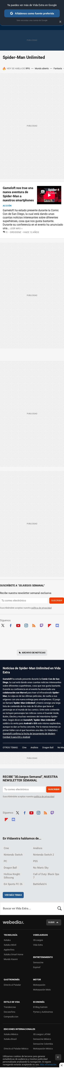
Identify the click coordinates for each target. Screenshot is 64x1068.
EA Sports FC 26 (13, 884)
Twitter (2, 625)
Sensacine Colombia (43, 1044)
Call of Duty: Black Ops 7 (46, 876)
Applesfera (9, 949)
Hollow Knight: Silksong (12, 876)
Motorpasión (39, 985)
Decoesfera (9, 1012)
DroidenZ (15, 232)
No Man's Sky (40, 867)
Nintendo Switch (13, 854)
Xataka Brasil (10, 1039)
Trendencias (10, 1007)
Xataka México (11, 1034)
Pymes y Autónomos (43, 1012)
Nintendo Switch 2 (43, 854)
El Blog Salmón (40, 1007)
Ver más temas (13, 895)
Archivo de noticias (33, 652)
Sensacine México (42, 1039)
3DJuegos (38, 940)
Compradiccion (11, 1016)
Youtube (18, 625)
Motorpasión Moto (42, 989)
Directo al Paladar (12, 985)
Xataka (7, 940)
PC (5, 861)
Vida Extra (38, 945)
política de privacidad (41, 608)
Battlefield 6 (40, 884)
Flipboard (49, 625)
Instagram (26, 625)
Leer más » (16, 228)
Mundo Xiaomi (11, 959)
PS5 (35, 861)
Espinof (36, 967)
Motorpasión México (43, 1048)
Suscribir (56, 600)
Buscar (59, 908)
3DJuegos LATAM (41, 1034)
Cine (24, 747)
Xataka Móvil (10, 945)
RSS (34, 625)
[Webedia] (13, 924)
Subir (51, 922)
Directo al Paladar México (16, 1048)
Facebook (10, 625)
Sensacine (38, 962)
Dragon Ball (47, 747)
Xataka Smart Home (13, 954)
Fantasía (58, 68)
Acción (7, 205)
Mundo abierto (42, 68)
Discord (57, 625)
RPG (28, 68)
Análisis (34, 747)
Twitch (41, 625)
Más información (48, 1064)
